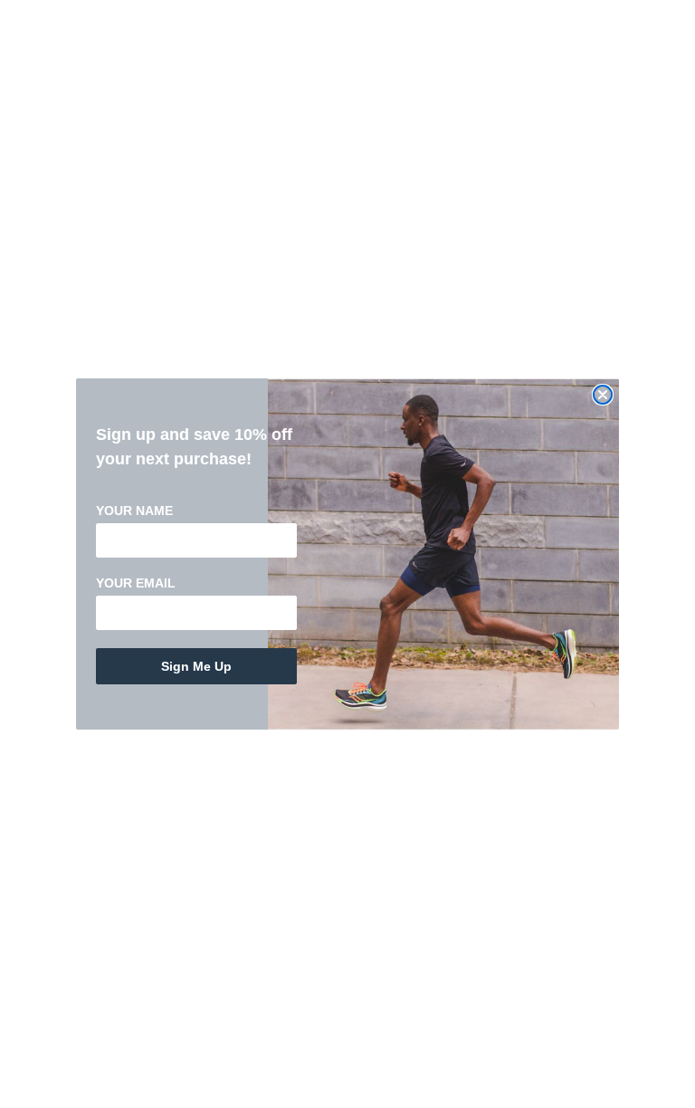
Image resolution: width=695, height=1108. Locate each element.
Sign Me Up (196, 666)
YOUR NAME (134, 510)
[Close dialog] (603, 395)
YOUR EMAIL (136, 583)
